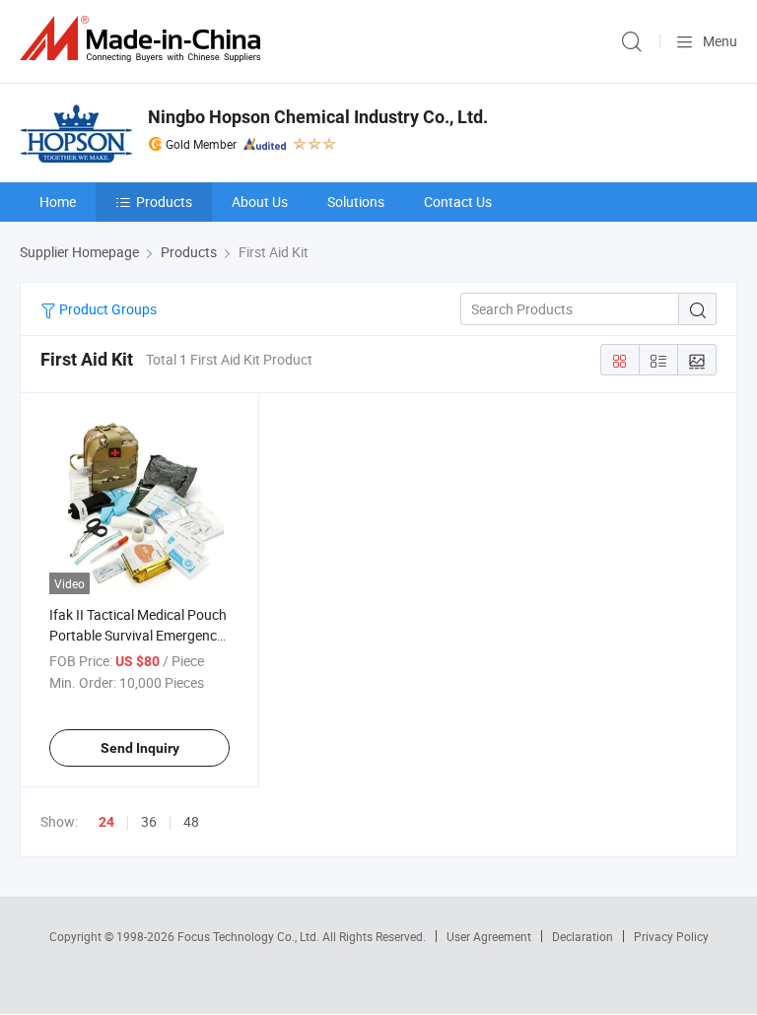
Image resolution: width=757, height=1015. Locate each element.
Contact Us (458, 201)
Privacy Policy (671, 936)
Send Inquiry (140, 748)
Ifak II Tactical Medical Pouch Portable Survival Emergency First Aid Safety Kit (138, 635)
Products (164, 201)
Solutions (355, 201)
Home (57, 201)
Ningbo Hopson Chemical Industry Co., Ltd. (318, 116)
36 (149, 821)
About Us (260, 201)
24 (106, 822)
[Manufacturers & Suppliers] (144, 39)
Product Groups (106, 309)
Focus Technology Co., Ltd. (249, 936)
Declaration (582, 936)
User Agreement (489, 936)
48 (191, 821)
